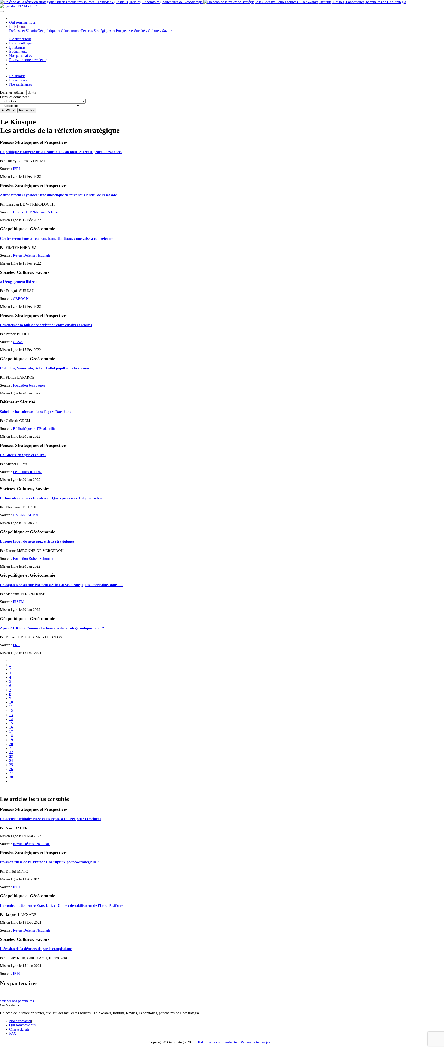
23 (11, 756)
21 (11, 748)
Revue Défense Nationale (31, 255)
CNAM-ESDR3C (26, 515)
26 (11, 769)
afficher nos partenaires (17, 1001)
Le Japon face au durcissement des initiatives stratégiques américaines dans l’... (61, 585)
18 (11, 736)
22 (11, 752)
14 (11, 719)
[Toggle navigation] (2, 11)
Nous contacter (20, 1021)
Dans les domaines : (14, 97)
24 (11, 761)
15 (11, 723)
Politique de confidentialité (217, 1042)
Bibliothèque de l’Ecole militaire (36, 429)
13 (11, 715)
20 (11, 744)
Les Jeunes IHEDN (27, 472)
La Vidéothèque (21, 43)
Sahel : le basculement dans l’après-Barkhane (35, 412)
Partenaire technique (265, 1042)
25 (11, 765)
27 (11, 773)
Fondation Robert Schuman (33, 558)
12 (11, 711)
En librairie (17, 47)
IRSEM (18, 602)
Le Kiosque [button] (17, 26)
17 (11, 731)
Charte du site (19, 1029)
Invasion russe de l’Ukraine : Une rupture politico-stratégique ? (49, 862)
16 (11, 727)
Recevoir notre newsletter (27, 60)
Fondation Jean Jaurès (29, 385)
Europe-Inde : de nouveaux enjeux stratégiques (37, 541)
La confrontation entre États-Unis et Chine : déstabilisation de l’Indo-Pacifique (61, 905)
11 (11, 706)
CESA (18, 342)
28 (11, 777)
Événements (18, 51)
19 (11, 740)
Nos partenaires (20, 56)
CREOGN (21, 299)
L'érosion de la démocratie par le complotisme (36, 949)
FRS (16, 645)
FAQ (13, 1033)
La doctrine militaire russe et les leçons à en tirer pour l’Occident (50, 819)
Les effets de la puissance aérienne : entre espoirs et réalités (46, 325)
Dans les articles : (12, 92)
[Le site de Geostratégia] (203, 2)
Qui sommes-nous (22, 22)
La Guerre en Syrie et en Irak (23, 455)
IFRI (16, 169)
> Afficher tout (20, 39)
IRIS (16, 973)
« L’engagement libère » (18, 282)
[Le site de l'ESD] (18, 6)
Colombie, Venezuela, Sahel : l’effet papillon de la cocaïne (44, 368)
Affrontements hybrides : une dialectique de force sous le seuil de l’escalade (58, 195)
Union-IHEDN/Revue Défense (36, 212)
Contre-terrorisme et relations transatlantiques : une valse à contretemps (56, 238)
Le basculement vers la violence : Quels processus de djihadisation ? (52, 498)
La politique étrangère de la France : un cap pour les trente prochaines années (61, 152)
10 (11, 702)
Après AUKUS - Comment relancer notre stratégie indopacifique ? (52, 628)
